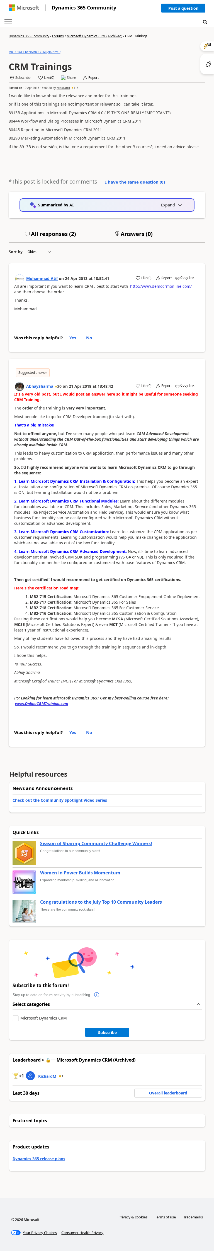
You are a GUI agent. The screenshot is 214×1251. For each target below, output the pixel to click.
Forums (58, 36)
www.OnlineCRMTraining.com (41, 703)
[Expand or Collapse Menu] (8, 21)
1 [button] (62, 1076)
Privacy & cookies (132, 1217)
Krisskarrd (63, 88)
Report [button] (93, 77)
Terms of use (165, 1217)
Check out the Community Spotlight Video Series (60, 800)
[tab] (50, 236)
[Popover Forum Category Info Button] (96, 995)
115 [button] (76, 88)
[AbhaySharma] (19, 386)
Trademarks (193, 1217)
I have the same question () (135, 182)
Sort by (16, 251)
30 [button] (59, 386)
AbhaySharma (39, 386)
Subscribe (107, 1032)
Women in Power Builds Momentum (80, 873)
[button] (183, 9)
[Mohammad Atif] (19, 278)
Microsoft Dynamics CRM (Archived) (94, 36)
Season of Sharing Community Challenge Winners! (96, 843)
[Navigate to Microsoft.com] (24, 7)
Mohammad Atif (42, 278)
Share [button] (71, 77)
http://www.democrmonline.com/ (161, 286)
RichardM (47, 1076)
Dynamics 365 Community (84, 7)
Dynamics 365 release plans (39, 1158)
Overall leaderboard (168, 1093)
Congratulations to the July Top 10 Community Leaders (101, 902)
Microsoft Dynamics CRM (43, 1018)
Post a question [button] (183, 8)
